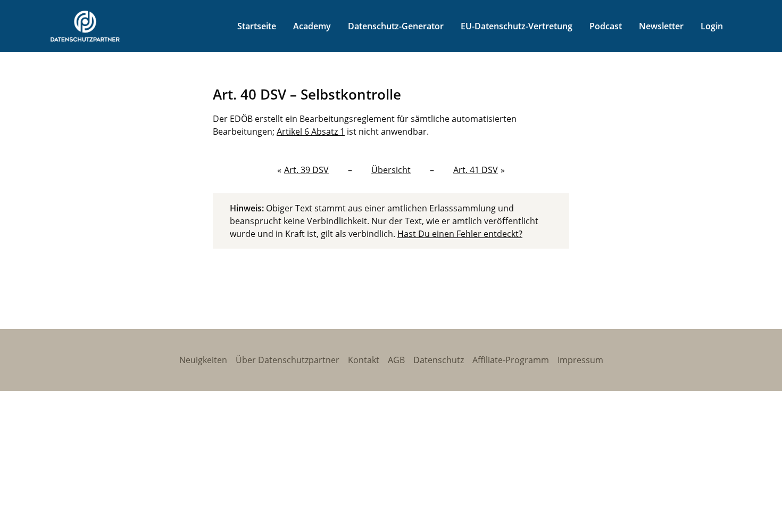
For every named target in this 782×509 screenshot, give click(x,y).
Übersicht (391, 170)
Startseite (256, 26)
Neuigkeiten (203, 360)
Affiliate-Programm (510, 360)
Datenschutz (438, 360)
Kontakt (363, 360)
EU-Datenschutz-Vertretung (516, 26)
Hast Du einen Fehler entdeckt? (459, 234)
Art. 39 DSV (306, 170)
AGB (396, 360)
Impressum (580, 360)
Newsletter (661, 26)
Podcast (605, 26)
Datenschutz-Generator (396, 26)
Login (712, 26)
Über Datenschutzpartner (287, 360)
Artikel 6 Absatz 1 (311, 131)
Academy (312, 26)
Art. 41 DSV (475, 170)
